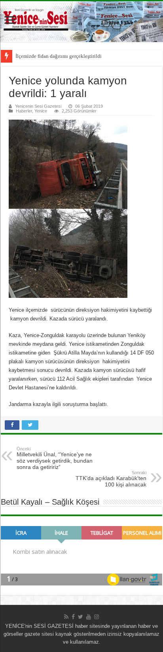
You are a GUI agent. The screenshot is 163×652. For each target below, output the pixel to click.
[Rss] (66, 616)
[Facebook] (73, 616)
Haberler (24, 111)
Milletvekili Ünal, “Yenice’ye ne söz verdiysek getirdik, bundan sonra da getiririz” (55, 458)
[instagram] (96, 616)
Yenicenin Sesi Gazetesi (38, 106)
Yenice (40, 111)
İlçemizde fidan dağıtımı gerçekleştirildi (58, 56)
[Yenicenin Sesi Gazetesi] (81, 21)
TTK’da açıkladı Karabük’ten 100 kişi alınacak (111, 479)
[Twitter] (80, 616)
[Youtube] (88, 616)
